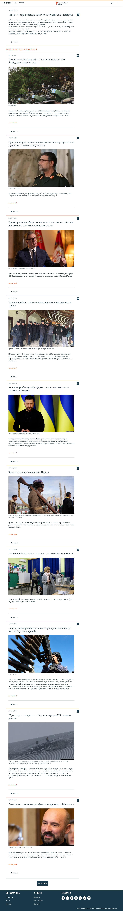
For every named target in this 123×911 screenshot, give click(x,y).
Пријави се (9, 897)
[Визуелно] (112, 3)
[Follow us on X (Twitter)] (67, 898)
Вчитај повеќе (42, 883)
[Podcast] (84, 898)
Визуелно (37, 897)
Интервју (37, 904)
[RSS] (80, 898)
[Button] (14, 42)
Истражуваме (38, 900)
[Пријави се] (88, 898)
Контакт (8, 904)
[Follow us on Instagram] (76, 898)
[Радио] (117, 3)
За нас (8, 900)
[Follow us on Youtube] (71, 898)
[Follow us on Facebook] (63, 898)
